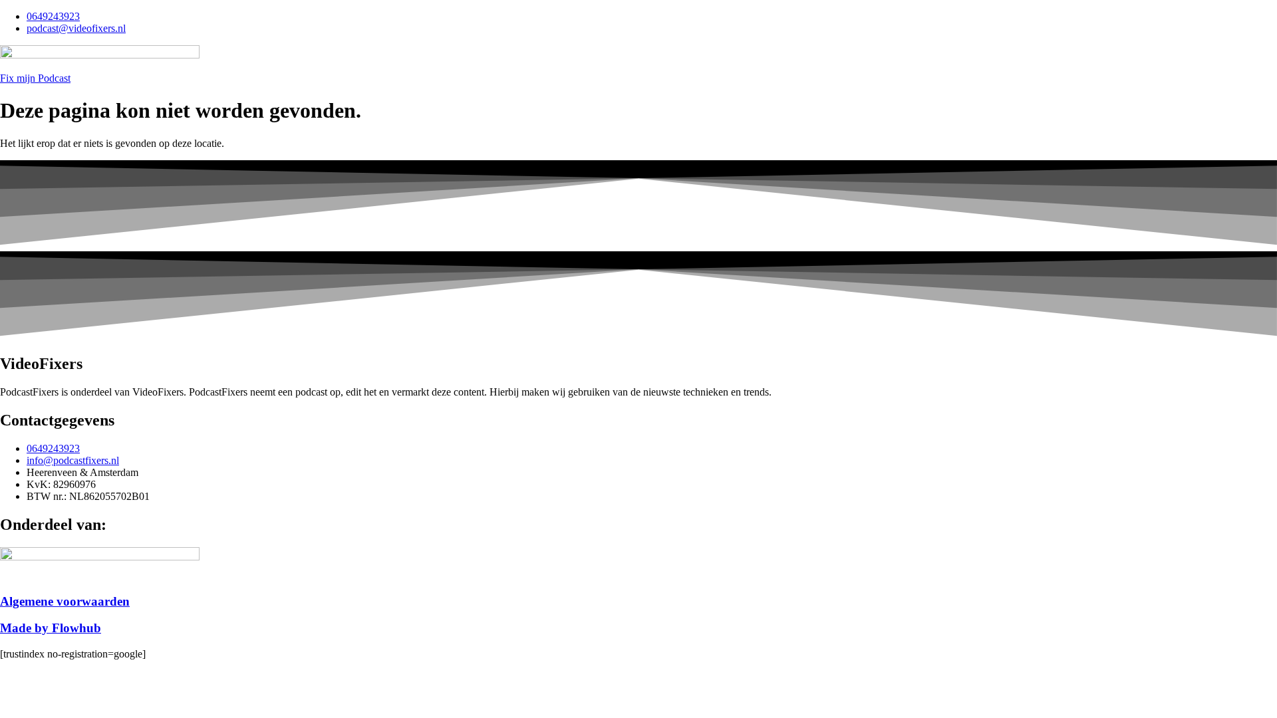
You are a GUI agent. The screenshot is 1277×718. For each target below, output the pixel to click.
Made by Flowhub (50, 628)
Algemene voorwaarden (65, 601)
